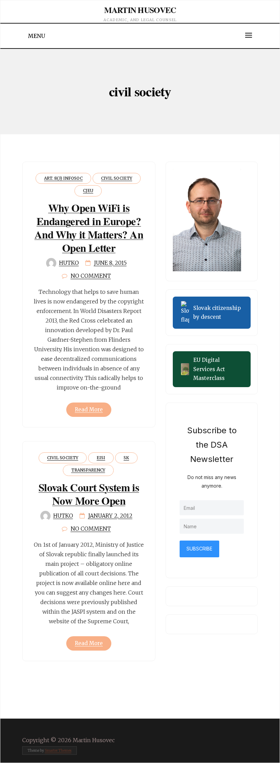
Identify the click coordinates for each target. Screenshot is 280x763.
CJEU (88, 190)
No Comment (91, 275)
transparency (88, 470)
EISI (101, 457)
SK (126, 457)
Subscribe (199, 548)
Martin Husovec (140, 10)
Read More (89, 409)
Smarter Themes (58, 750)
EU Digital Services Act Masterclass (209, 369)
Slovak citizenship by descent (217, 312)
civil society (116, 178)
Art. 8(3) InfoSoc (63, 178)
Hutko (69, 262)
